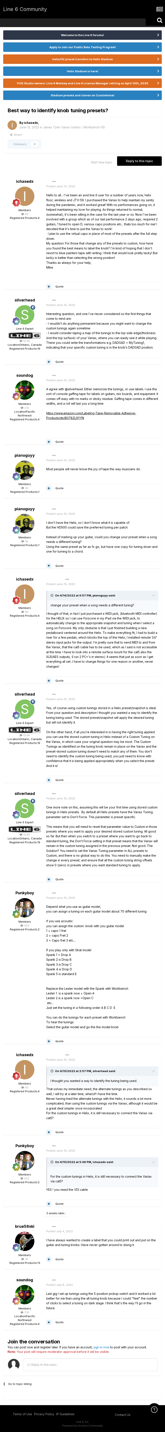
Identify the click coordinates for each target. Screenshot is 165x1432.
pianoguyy (25, 455)
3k (26, 488)
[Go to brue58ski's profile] (24, 1241)
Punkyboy (24, 893)
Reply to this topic (139, 161)
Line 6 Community (25, 9)
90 (26, 214)
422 (26, 925)
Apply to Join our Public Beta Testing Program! (82, 47)
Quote (59, 286)
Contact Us (122, 1415)
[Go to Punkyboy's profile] (24, 907)
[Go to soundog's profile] (24, 390)
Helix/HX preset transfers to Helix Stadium (82, 59)
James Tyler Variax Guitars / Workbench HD (74, 127)
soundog (24, 375)
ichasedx (31, 122)
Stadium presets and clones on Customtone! (82, 95)
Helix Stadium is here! (82, 71)
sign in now (101, 1347)
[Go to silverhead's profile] (24, 314)
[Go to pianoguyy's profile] (24, 470)
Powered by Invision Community (82, 1425)
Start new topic (101, 162)
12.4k (26, 341)
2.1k (26, 407)
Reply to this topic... (45, 1364)
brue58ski (24, 1226)
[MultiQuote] (48, 286)
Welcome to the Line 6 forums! (82, 35)
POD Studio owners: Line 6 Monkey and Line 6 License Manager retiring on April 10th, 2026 (82, 83)
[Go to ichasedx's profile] (12, 125)
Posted (60, 186)
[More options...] (54, 181)
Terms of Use (22, 1414)
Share (17, 134)
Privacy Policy (44, 1414)
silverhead (25, 300)
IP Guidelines (65, 1414)
